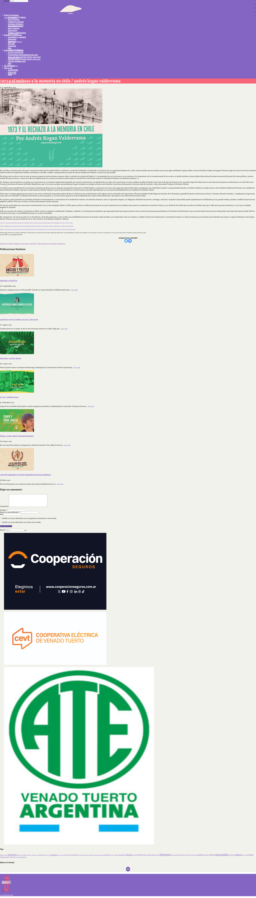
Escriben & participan (13, 35)
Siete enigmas (13, 28)
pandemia (200, 855)
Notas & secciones (11, 15)
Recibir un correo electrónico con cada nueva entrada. (21, 522)
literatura (165, 854)
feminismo (121, 855)
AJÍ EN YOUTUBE (15, 52)
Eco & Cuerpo (13, 19)
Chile (39, 244)
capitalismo (24, 855)
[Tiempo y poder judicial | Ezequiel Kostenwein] (128, 420)
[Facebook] (130, 241)
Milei (186, 855)
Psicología (12, 46)
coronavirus (41, 855)
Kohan (153, 855)
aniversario (25, 244)
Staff (10, 74)
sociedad (249, 855)
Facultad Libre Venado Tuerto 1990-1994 (24, 59)
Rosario (244, 855)
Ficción (129, 854)
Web (1, 514)
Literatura (12, 41)
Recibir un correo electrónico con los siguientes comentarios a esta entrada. (29, 518)
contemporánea (34, 855)
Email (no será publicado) (10, 512)
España (112, 855)
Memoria (61, 244)
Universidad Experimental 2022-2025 (23, 55)
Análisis (5, 855)
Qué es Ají (8, 68)
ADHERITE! (13, 70)
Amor (1, 855)
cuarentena (47, 855)
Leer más (74, 290)
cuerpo (59, 855)
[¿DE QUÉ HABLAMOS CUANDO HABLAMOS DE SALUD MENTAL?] (128, 459)
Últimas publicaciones (17, 33)
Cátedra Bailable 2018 (17, 61)
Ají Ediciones (9, 66)
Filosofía (11, 44)
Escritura (107, 855)
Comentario (4, 506)
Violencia (13, 857)
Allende (17, 244)
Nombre (3, 510)
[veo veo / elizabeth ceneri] (128, 381)
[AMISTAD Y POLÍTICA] (128, 265)
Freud (139, 855)
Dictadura (54, 244)
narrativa (194, 855)
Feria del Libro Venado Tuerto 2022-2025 (24, 57)
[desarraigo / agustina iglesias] (128, 343)
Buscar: (6, 1)
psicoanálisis (221, 854)
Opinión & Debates (16, 22)
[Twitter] (126, 241)
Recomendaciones (15, 26)
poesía (207, 855)
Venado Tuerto (4, 857)
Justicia (149, 855)
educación (80, 855)
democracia (46, 244)
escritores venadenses (99, 855)
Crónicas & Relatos (15, 24)
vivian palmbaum (21, 857)
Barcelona (19, 855)
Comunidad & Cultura (17, 17)
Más (10, 48)
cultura (62, 855)
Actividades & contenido (14, 50)
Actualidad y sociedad (17, 37)
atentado (33, 244)
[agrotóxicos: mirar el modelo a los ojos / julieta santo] (128, 304)
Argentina (12, 854)
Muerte (190, 855)
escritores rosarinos (88, 855)
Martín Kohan (174, 855)
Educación (12, 39)
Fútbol (144, 855)
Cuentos (54, 855)
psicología (232, 855)
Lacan (157, 855)
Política (212, 855)
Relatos (238, 854)
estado (116, 855)
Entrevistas (12, 30)
